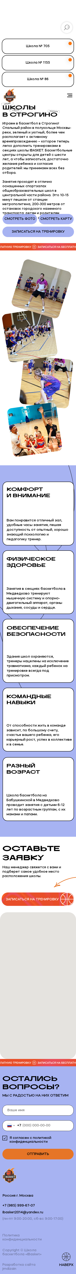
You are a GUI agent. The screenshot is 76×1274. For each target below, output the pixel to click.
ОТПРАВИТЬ (38, 1154)
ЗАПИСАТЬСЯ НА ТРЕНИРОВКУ (38, 231)
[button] (38, 899)
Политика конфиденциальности (22, 1237)
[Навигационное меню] (69, 95)
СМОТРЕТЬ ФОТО (19, 219)
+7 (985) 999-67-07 (18, 1205)
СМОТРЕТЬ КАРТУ (56, 219)
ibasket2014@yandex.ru (22, 1212)
